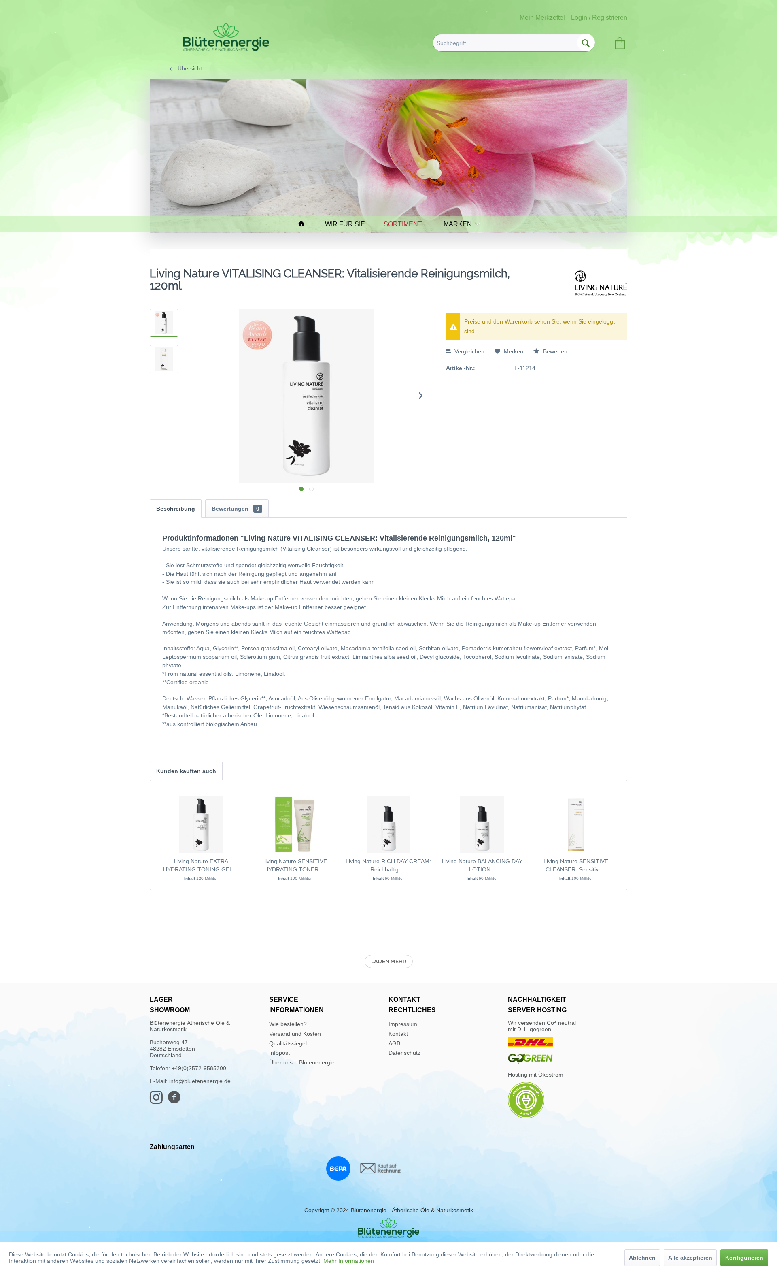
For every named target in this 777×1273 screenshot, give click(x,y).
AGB (394, 1043)
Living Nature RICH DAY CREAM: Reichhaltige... (388, 865)
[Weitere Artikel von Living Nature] (601, 282)
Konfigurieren (744, 1257)
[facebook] (176, 1101)
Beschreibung (175, 508)
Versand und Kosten (295, 1033)
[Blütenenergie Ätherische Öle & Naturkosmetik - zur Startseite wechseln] (226, 37)
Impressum (402, 1024)
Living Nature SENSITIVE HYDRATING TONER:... (294, 865)
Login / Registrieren (599, 17)
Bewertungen (235, 508)
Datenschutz (404, 1052)
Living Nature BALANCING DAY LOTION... (482, 865)
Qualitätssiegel (288, 1043)
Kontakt (398, 1033)
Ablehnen (642, 1257)
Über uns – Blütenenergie (302, 1062)
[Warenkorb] (618, 42)
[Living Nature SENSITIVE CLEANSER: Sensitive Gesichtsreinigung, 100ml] (576, 824)
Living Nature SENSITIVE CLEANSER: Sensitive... (575, 865)
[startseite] (305, 224)
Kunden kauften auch (186, 771)
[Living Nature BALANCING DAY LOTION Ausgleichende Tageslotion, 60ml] (482, 824)
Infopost (279, 1052)
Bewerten (554, 351)
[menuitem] (514, 43)
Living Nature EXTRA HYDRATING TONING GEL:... (201, 865)
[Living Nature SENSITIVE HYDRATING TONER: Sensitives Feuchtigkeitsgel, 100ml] (295, 824)
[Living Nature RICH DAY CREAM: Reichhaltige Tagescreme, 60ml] (388, 824)
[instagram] (159, 1101)
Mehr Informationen (348, 1261)
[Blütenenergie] (388, 1228)
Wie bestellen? (288, 1024)
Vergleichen (468, 351)
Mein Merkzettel (542, 17)
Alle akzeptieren (690, 1257)
